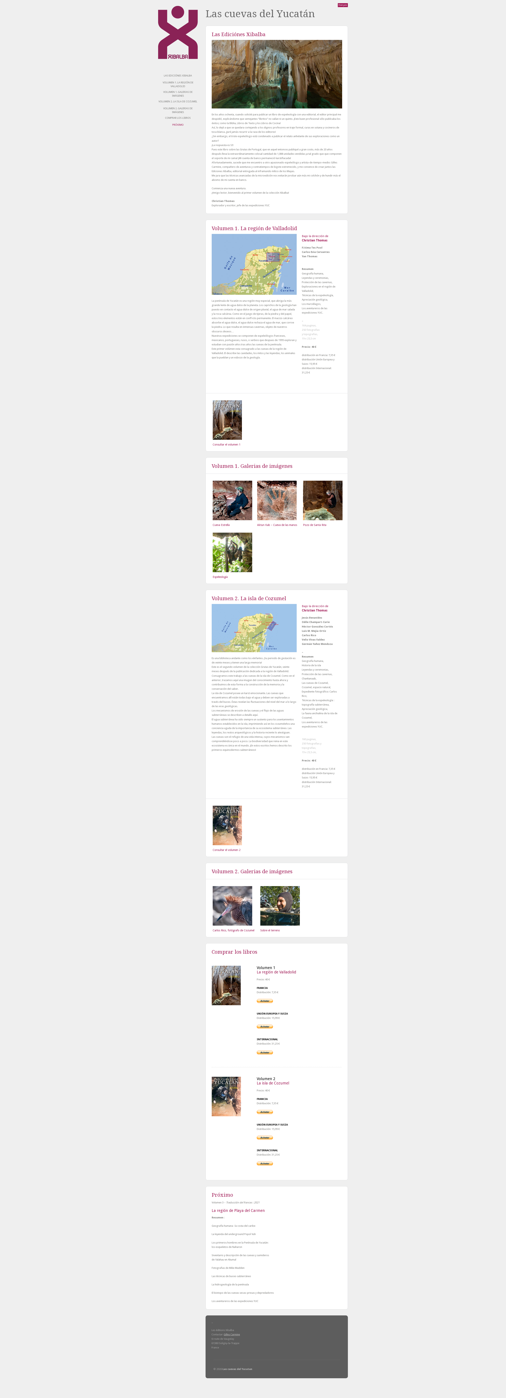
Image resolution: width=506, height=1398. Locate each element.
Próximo (178, 124)
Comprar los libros (178, 117)
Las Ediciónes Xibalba (178, 75)
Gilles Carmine (232, 1334)
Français (343, 5)
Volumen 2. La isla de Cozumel (178, 101)
